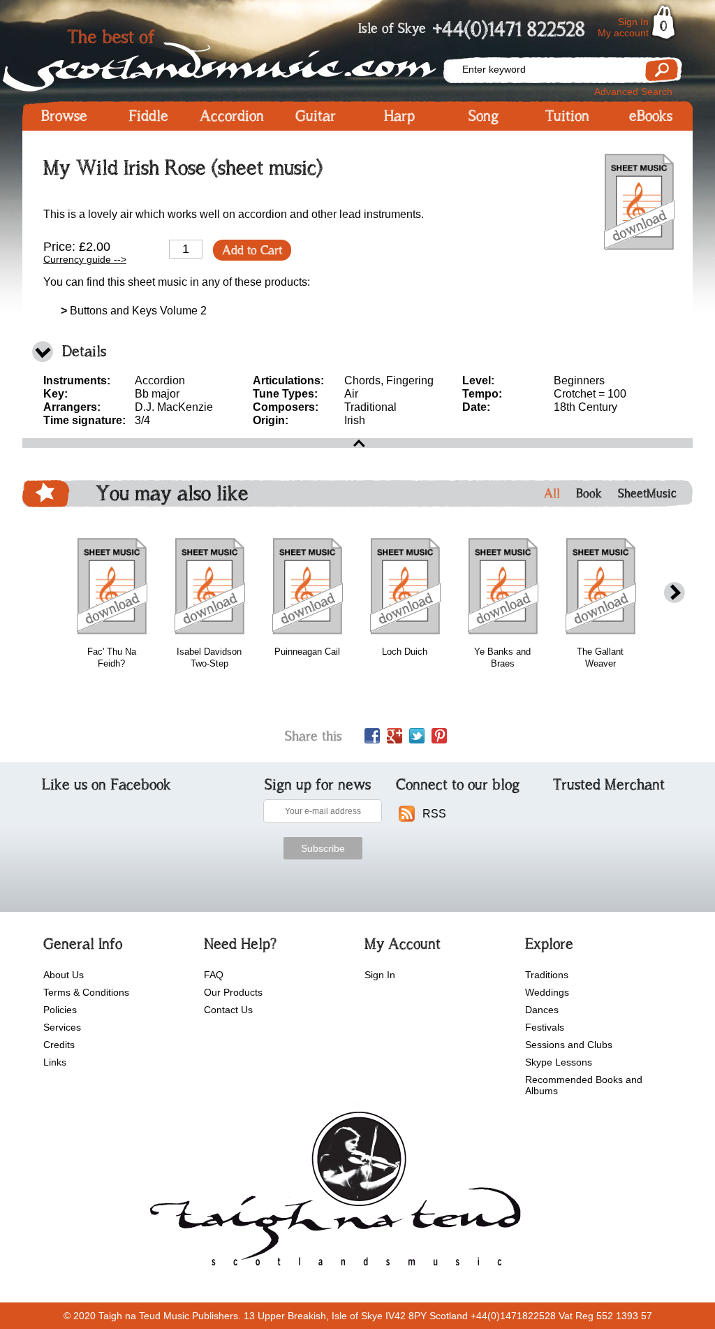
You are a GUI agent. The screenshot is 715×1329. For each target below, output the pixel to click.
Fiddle (148, 116)
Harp (399, 116)
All (552, 493)
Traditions (546, 974)
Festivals (544, 1027)
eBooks (650, 116)
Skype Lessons (558, 1062)
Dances (542, 1009)
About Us (63, 974)
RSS (434, 814)
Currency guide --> (84, 259)
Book (589, 493)
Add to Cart (252, 250)
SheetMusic (647, 493)
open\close (357, 443)
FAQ (213, 974)
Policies (60, 1009)
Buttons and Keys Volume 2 (134, 311)
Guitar (315, 116)
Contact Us (228, 1009)
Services (62, 1027)
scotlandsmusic (332, 1193)
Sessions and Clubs (568, 1044)
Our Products (233, 992)
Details (84, 351)
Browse (64, 116)
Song (484, 116)
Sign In (633, 21)
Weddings (547, 992)
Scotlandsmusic (232, 56)
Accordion (232, 116)
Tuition (567, 116)
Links (54, 1062)
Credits (59, 1044)
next (674, 593)
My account (623, 32)
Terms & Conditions (86, 992)
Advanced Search (633, 91)
